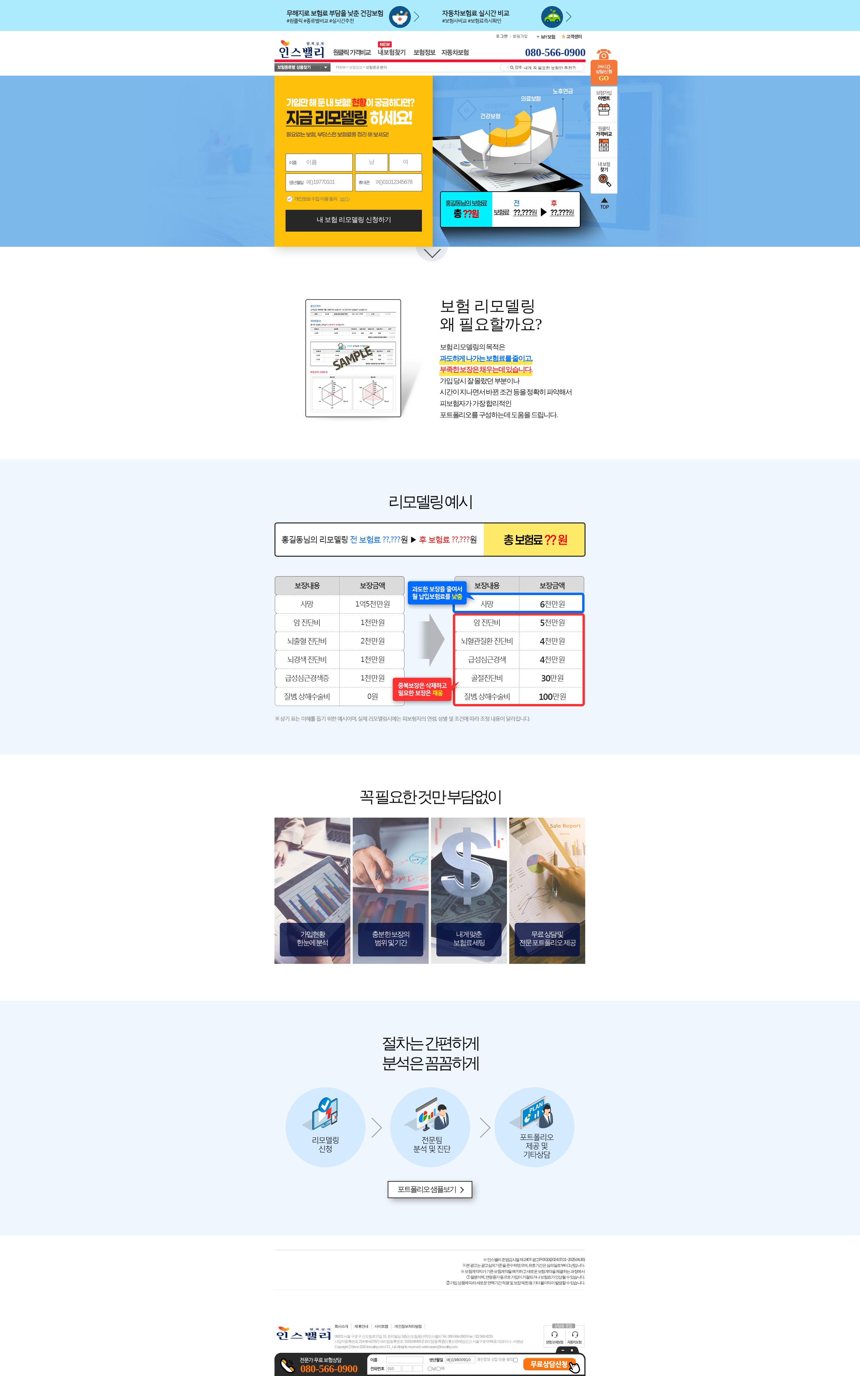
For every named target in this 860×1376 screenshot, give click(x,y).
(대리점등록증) (434, 1341)
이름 (292, 162)
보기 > (344, 198)
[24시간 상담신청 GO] (604, 84)
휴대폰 (363, 182)
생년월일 (296, 182)
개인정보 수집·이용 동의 (315, 198)
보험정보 (355, 67)
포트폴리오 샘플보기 (426, 1189)
